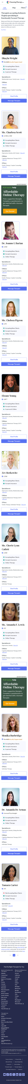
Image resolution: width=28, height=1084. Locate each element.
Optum (3, 1034)
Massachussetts (5, 989)
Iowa (16, 984)
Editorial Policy (9, 1061)
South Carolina (5, 995)
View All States (5, 1008)
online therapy (20, 947)
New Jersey (4, 997)
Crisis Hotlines (17, 1064)
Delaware (3, 977)
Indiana (17, 982)
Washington (18, 999)
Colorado (17, 977)
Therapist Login (8, 1066)
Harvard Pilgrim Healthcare (5, 1028)
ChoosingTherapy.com (11, 1069)
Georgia (3, 984)
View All (22, 79)
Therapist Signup (18, 1066)
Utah (16, 998)
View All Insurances (6, 1043)
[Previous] (10, 955)
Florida (3, 982)
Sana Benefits (4, 1036)
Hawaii (16, 979)
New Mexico (18, 992)
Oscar (2, 1032)
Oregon (17, 996)
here (24, 951)
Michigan (17, 986)
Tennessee (4, 1005)
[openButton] (2, 2)
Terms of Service (9, 1059)
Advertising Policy (18, 1061)
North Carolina (5, 993)
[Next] (17, 955)
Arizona (17, 973)
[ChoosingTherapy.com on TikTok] (7, 1074)
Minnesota (17, 988)
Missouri (3, 991)
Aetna (2, 1016)
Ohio (16, 994)
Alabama (3, 973)
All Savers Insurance (6, 1018)
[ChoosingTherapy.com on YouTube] (4, 1074)
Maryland (3, 987)
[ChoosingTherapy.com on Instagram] (20, 1074)
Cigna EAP (3, 1025)
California (17, 975)
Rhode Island (4, 1003)
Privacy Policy (18, 1059)
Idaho (16, 981)
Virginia (3, 1006)
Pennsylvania (4, 1001)
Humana (3, 1031)
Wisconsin (17, 1001)
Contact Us (8, 1064)
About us (20, 1069)
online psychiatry (5, 949)
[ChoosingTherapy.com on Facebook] (11, 1074)
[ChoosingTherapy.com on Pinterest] (23, 1074)
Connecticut (4, 975)
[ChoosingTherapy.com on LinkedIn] (17, 1074)
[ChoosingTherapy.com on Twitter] (14, 1074)
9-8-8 (6, 1052)
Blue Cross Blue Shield (6, 1022)
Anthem (3, 1020)
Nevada (17, 990)
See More (3, 29)
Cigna (2, 1024)
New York (3, 999)
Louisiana (3, 986)
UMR (2, 1038)
